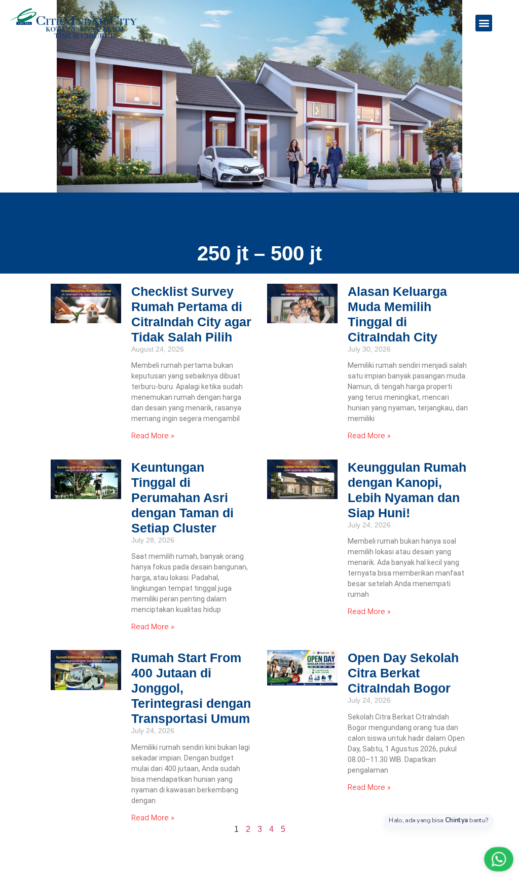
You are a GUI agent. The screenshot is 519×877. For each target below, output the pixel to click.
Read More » (152, 435)
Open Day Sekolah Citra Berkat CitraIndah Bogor (403, 673)
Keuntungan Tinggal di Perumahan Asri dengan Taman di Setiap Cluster (182, 497)
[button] (483, 23)
